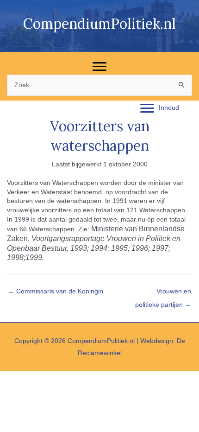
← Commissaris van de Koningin (55, 291)
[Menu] (99, 67)
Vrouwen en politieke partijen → (163, 294)
